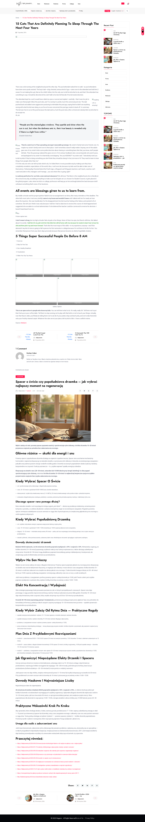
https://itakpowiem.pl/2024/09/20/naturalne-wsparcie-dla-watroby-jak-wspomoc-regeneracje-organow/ (48, 751)
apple (113, 11)
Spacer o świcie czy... (27, 11)
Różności (46, 4)
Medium (24, 323)
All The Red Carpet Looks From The (39, 334)
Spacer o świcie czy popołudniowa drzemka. (119, 51)
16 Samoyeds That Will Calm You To (82, 334)
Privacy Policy (89, 818)
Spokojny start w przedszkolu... (58, 11)
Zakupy (72, 4)
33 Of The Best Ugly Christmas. (119, 34)
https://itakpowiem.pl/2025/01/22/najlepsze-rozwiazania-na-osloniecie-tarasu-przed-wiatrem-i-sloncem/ (48, 762)
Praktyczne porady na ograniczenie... (79, 11)
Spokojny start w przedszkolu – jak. (119, 157)
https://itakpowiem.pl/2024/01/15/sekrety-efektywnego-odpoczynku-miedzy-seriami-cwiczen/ (45, 747)
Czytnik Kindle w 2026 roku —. (118, 42)
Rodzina (56, 4)
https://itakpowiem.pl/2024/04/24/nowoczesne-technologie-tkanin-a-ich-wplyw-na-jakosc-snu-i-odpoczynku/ (49, 743)
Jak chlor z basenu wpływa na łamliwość (39, 795)
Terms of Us (79, 818)
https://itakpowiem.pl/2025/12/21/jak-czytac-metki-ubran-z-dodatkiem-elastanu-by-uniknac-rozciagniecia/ (49, 769)
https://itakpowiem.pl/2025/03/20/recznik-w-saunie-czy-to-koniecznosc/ (39, 758)
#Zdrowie (20, 376)
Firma (64, 4)
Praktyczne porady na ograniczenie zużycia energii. (119, 166)
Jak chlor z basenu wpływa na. (119, 60)
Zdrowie (115, 47)
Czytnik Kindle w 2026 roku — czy (82, 795)
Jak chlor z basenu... (41, 11)
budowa (118, 11)
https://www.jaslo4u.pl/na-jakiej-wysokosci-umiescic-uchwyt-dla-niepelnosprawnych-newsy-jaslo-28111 (48, 773)
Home (18, 18)
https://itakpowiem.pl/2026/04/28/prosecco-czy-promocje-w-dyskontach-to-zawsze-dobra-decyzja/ (47, 754)
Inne (79, 4)
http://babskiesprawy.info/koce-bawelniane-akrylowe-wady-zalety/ (37, 777)
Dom (38, 4)
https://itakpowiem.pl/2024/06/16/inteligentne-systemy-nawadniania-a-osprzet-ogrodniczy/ (44, 765)
